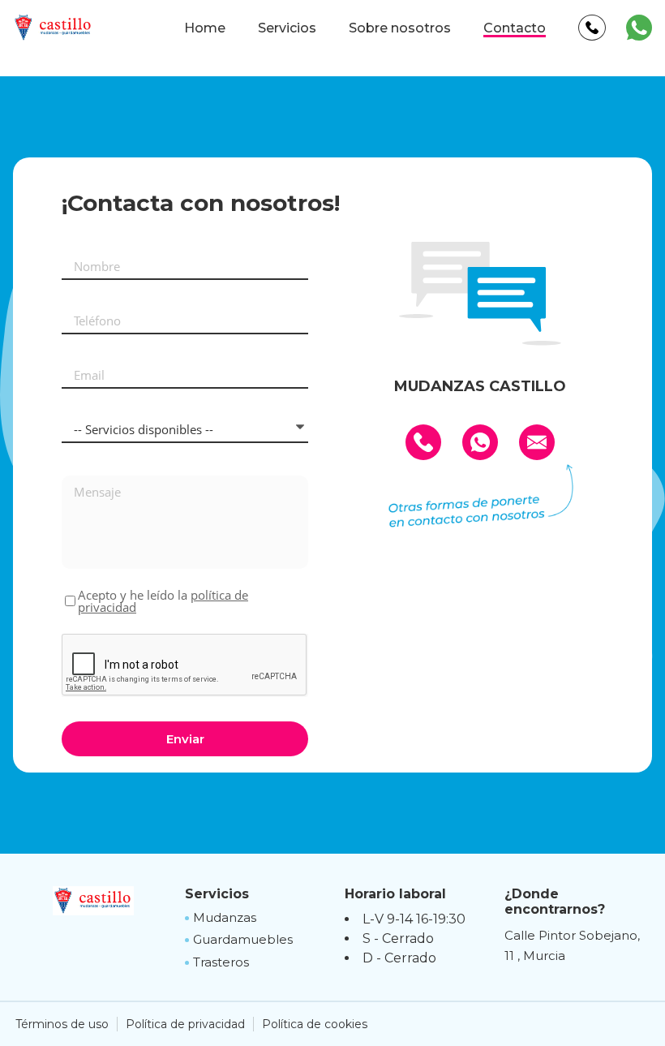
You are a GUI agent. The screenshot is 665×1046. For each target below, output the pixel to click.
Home (204, 28)
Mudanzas (224, 917)
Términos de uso (62, 1024)
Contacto (514, 28)
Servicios (287, 28)
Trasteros (221, 962)
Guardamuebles (243, 939)
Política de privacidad (185, 1024)
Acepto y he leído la (163, 601)
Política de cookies (314, 1024)
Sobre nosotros (400, 28)
